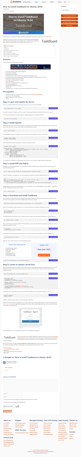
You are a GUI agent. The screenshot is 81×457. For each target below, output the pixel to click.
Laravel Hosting (61, 430)
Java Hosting (61, 440)
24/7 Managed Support (20, 423)
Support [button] (36, 1)
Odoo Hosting (61, 425)
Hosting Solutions (33, 432)
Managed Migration (19, 425)
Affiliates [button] (52, 1)
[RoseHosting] (16, 2)
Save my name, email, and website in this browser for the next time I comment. (21, 399)
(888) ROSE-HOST (73, 423)
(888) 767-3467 (72, 425)
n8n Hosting (32, 428)
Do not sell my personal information (46, 451)
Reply (6, 370)
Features (5, 47)
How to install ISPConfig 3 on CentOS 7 (11, 348)
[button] (69, 2)
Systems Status (18, 426)
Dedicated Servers (34, 425)
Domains (60, 1)
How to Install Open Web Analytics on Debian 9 (13, 351)
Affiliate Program (33, 434)
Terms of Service (36, 450)
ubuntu (10, 347)
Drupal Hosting (61, 428)
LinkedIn (71, 438)
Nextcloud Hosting (62, 432)
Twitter (70, 436)
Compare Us (6, 430)
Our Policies (6, 425)
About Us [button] (44, 1)
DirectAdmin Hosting (48, 434)
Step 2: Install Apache (8, 51)
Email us (71, 428)
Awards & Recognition (9, 434)
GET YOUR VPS (44, 255)
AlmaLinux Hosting (48, 423)
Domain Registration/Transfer (22, 432)
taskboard (6, 347)
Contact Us (6, 426)
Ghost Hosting (61, 436)
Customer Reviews (8, 432)
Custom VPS (32, 430)
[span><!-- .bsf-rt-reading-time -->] (31, 69)
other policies (45, 450)
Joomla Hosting (61, 426)
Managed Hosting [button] (27, 1)
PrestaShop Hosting (62, 434)
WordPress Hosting (34, 426)
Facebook (71, 434)
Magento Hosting (62, 423)
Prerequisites (6, 48)
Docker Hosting (47, 428)
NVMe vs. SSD (7, 446)
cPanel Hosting (47, 432)
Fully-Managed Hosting (9, 442)
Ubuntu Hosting (47, 425)
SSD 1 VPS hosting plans (37, 94)
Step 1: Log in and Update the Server (11, 50)
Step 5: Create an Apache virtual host (11, 56)
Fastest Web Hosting (8, 440)
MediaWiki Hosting (62, 438)
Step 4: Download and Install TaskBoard (11, 54)
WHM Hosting (47, 430)
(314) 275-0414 (72, 426)
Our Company (7, 423)
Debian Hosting (47, 426)
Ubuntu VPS (48, 36)
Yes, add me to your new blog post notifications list (15, 402)
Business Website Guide (9, 444)
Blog (65, 1)
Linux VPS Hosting (34, 423)
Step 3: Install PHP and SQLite (9, 53)
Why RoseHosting (8, 428)
